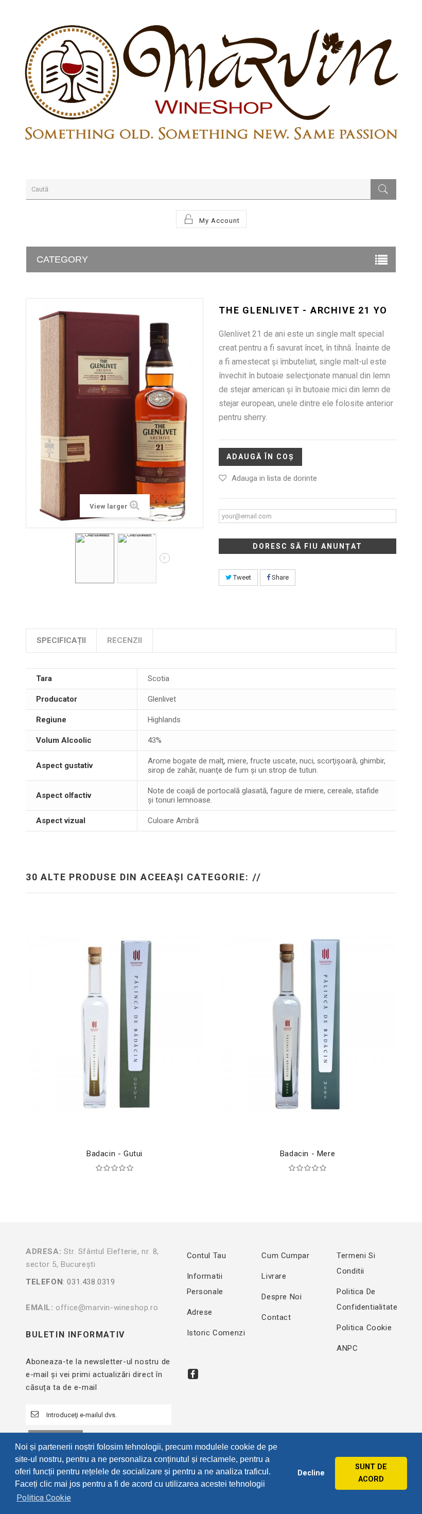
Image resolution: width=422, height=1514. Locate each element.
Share (279, 577)
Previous (68, 559)
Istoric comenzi (216, 1332)
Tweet (241, 577)
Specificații (61, 640)
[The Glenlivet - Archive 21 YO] (94, 558)
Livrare (273, 1276)
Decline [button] (311, 1473)
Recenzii (124, 640)
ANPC (347, 1348)
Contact (276, 1317)
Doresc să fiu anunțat (307, 546)
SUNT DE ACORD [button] (371, 1473)
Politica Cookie (364, 1327)
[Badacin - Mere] (307, 1023)
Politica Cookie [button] (43, 1498)
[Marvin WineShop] (211, 87)
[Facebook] (193, 1374)
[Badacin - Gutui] (114, 1023)
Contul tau (206, 1255)
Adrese (200, 1312)
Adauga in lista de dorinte (274, 478)
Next (165, 558)
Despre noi (281, 1296)
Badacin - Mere (307, 1153)
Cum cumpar (285, 1255)
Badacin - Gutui (114, 1153)
